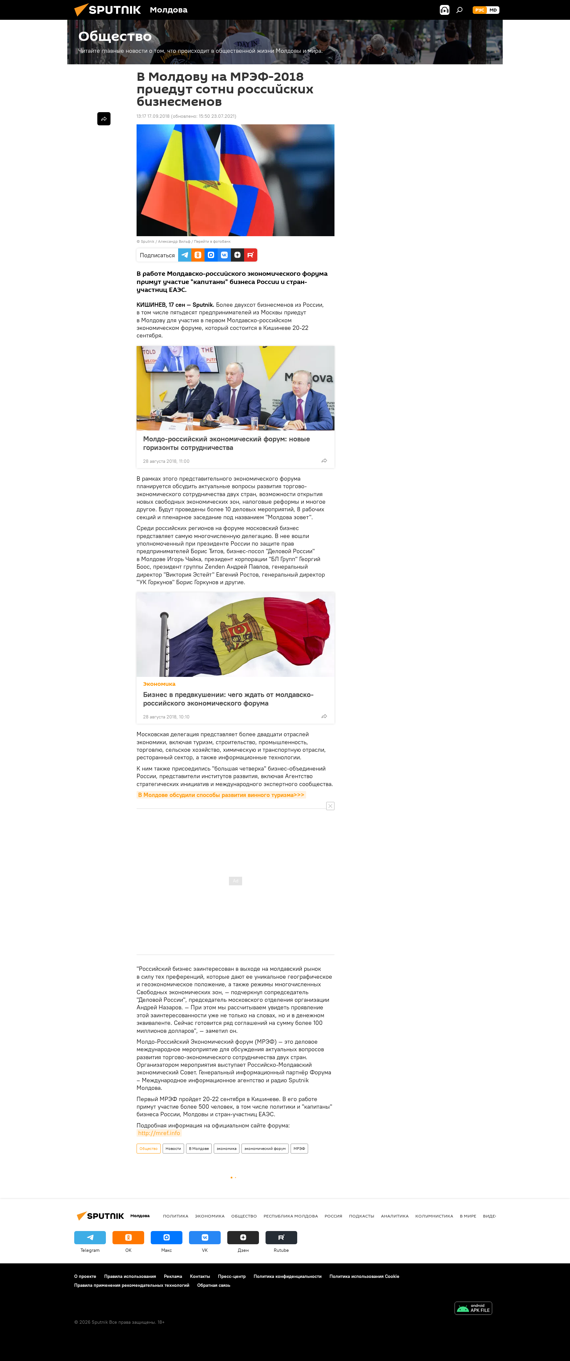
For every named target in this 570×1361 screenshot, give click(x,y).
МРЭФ (299, 1148)
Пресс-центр (232, 1276)
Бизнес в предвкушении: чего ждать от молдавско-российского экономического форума (228, 698)
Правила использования (130, 1276)
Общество (149, 1148)
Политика (175, 1216)
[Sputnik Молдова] (110, 18)
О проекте (85, 1276)
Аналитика (395, 1216)
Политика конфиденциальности (288, 1276)
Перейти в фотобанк (212, 241)
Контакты (200, 1276)
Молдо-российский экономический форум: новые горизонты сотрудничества (226, 443)
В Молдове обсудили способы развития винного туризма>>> (221, 795)
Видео (491, 1216)
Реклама (173, 1276)
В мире (468, 1216)
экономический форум (265, 1148)
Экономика (159, 684)
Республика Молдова (291, 1216)
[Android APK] (473, 1309)
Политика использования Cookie (364, 1276)
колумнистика (434, 1216)
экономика (227, 1148)
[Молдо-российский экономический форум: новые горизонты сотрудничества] (235, 388)
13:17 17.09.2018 (153, 116)
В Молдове (199, 1148)
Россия (333, 1216)
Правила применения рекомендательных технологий (131, 1285)
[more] (324, 460)
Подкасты (361, 1216)
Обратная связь (213, 1285)
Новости (173, 1148)
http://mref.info (159, 1133)
